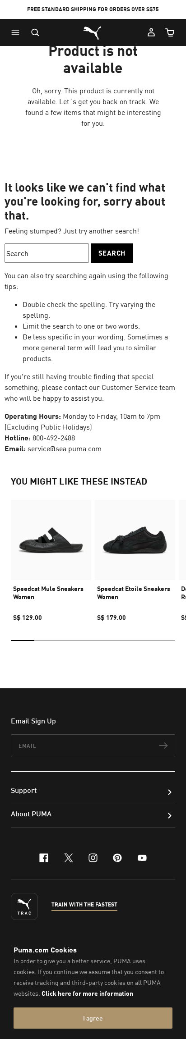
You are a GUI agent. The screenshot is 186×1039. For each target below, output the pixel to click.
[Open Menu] (17, 32)
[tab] (22, 640)
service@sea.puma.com (65, 448)
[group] (51, 556)
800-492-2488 (54, 437)
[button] (17, 32)
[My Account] (151, 32)
